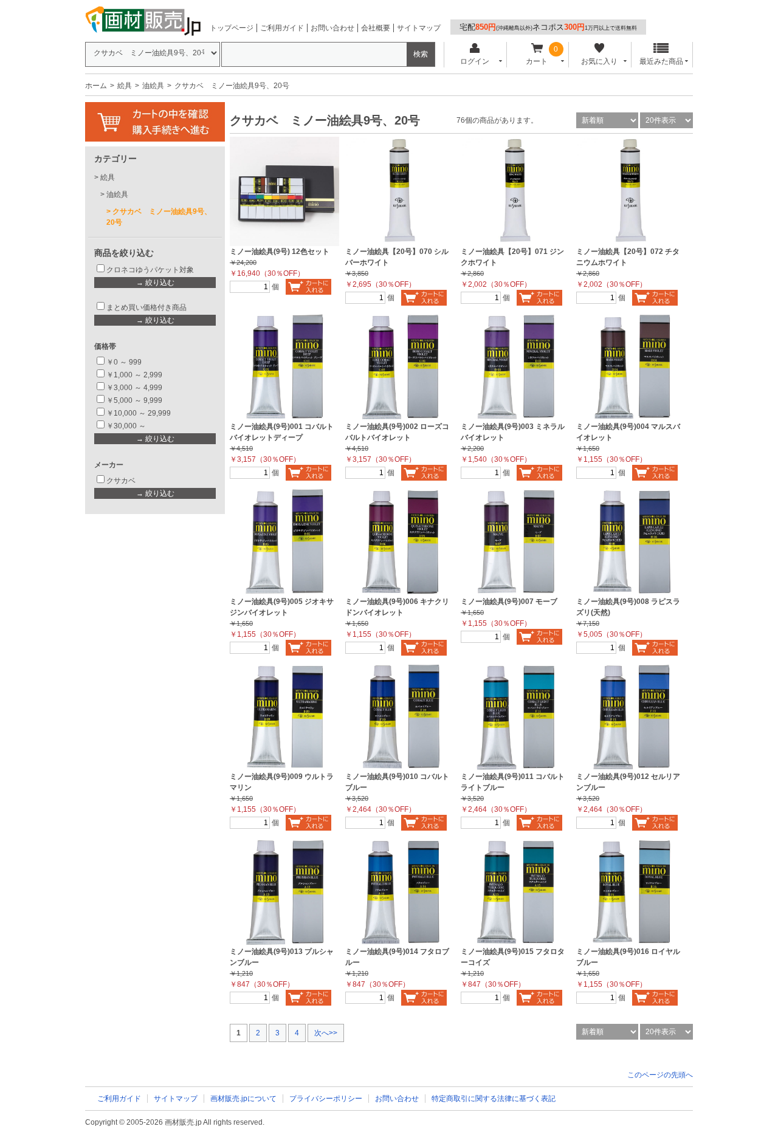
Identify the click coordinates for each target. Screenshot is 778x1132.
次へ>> (325, 1033)
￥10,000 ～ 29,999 (138, 413)
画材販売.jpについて (243, 1098)
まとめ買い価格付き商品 (146, 307)
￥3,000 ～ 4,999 (134, 387)
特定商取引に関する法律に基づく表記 (494, 1098)
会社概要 (375, 28)
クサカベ (121, 480)
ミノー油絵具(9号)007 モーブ (509, 601)
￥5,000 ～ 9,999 (134, 400)
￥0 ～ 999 (124, 362)
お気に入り (599, 61)
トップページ (231, 28)
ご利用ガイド (282, 28)
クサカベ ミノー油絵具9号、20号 (159, 217)
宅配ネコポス (548, 27)
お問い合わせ (332, 28)
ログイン (474, 61)
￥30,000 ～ (127, 426)
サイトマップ (419, 28)
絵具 (124, 85)
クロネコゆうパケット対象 (150, 270)
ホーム (96, 85)
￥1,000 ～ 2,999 (134, 375)
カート (537, 61)
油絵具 (153, 85)
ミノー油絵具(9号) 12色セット (279, 251)
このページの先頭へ (660, 1075)
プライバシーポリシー (325, 1098)
